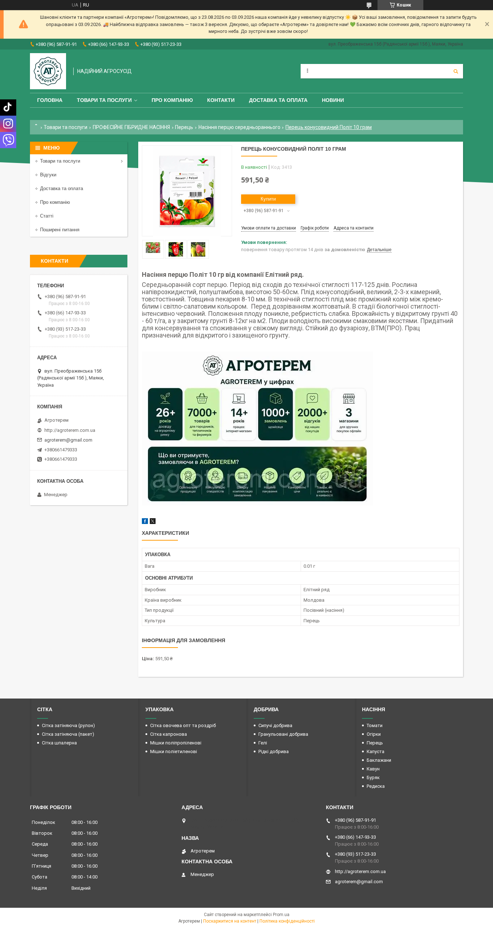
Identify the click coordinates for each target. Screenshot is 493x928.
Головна (49, 100)
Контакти (221, 100)
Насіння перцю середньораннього (239, 127)
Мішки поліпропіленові (175, 743)
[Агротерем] (48, 71)
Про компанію (172, 100)
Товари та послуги (104, 100)
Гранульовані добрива (283, 734)
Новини (333, 100)
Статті (46, 216)
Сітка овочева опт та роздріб (183, 725)
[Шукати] (456, 71)
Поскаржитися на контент (229, 921)
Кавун (373, 769)
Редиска (376, 786)
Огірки (374, 734)
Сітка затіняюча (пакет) (68, 734)
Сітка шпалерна (59, 743)
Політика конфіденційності (287, 921)
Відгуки (48, 174)
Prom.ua (281, 914)
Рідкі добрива (273, 751)
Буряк (373, 777)
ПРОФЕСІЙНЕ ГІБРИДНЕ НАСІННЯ (131, 127)
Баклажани (379, 760)
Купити (268, 199)
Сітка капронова (168, 734)
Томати (375, 725)
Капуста (375, 751)
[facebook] (145, 522)
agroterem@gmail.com (68, 440)
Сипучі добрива (275, 725)
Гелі (262, 743)
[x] (153, 522)
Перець (184, 127)
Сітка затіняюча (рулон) (68, 725)
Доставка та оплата (278, 100)
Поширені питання (59, 229)
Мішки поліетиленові (173, 751)
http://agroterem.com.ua (69, 430)
